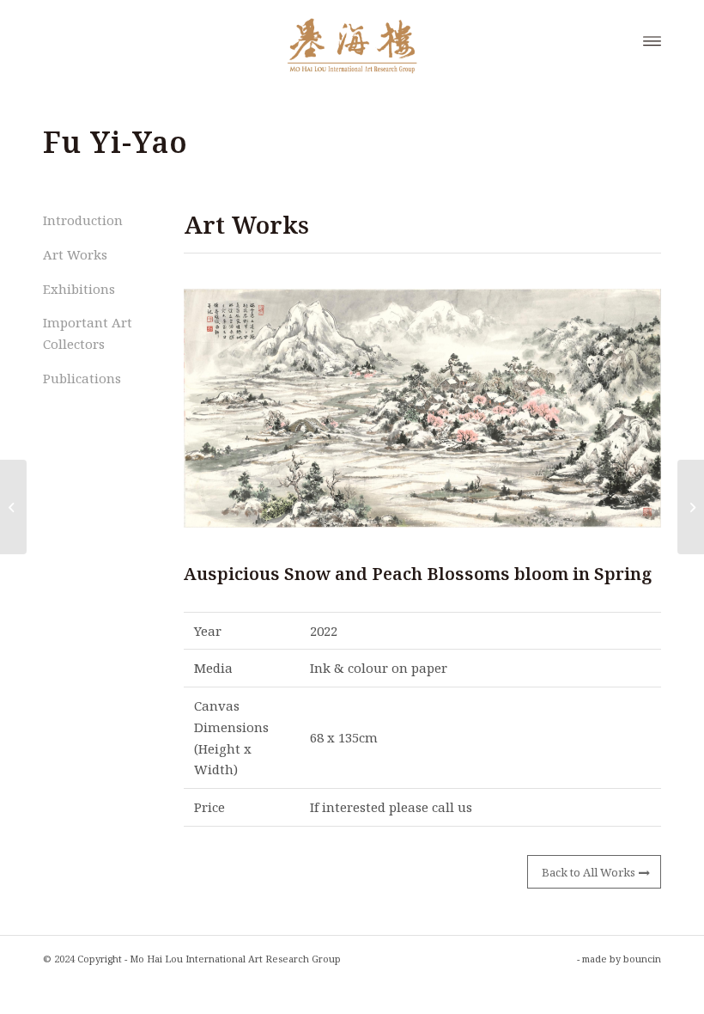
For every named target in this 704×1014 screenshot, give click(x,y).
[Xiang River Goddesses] (13, 507)
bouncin (642, 958)
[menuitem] (652, 39)
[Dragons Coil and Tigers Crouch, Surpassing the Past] (690, 507)
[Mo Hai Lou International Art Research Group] (352, 39)
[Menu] (652, 39)
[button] (422, 408)
